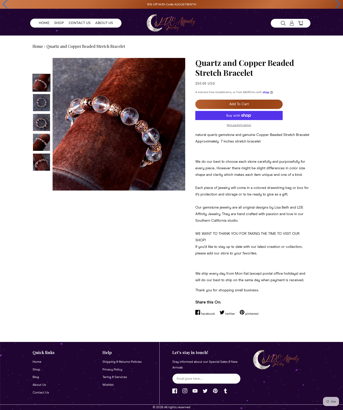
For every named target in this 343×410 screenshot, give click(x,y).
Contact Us (41, 392)
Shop (36, 369)
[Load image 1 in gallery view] (41, 82)
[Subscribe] (236, 378)
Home (38, 46)
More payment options (239, 124)
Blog (36, 377)
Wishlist (108, 384)
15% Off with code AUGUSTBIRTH (171, 4)
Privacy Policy (112, 369)
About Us (39, 384)
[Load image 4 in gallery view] (41, 142)
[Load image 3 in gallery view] (41, 122)
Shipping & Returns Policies (122, 361)
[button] (5, 4)
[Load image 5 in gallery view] (41, 162)
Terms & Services (114, 377)
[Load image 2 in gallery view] (41, 102)
